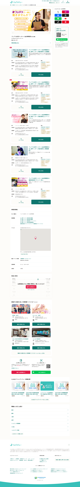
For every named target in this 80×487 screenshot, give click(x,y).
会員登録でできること (15, 368)
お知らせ (25, 460)
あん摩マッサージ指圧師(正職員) (26, 218)
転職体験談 (21, 460)
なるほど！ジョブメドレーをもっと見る (40, 399)
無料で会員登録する (31, 287)
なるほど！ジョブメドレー (14, 460)
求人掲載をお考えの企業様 (44, 458)
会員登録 (67, 2)
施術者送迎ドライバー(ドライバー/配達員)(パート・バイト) (31, 223)
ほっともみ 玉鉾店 (36, 315)
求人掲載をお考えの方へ (56, 0)
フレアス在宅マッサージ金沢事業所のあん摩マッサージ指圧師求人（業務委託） (39, 148)
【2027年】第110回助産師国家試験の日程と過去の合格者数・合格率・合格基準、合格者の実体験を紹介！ (18, 393)
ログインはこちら (31, 289)
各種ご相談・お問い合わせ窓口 (62, 459)
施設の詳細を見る (23, 325)
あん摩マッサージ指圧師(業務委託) (27, 222)
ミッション (33, 458)
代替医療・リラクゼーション (25, 258)
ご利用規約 (17, 458)
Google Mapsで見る (24, 254)
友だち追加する (42, 372)
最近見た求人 (53, 2)
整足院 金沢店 (15, 315)
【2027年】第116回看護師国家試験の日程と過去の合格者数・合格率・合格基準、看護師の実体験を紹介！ (61, 393)
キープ (58, 2)
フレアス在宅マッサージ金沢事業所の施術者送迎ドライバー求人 (39, 179)
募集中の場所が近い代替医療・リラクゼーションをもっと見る (31, 353)
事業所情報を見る (15, 43)
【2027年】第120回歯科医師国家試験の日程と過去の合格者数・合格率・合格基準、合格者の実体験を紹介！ (32, 393)
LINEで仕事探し (44, 0)
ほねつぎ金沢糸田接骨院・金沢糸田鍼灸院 (20, 338)
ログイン (63, 2)
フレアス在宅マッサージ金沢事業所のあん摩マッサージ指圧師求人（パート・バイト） (39, 116)
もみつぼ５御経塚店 (36, 338)
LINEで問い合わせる (63, 39)
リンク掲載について (43, 460)
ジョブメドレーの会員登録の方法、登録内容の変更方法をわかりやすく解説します (47, 393)
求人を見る (41, 74)
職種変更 (48, 0)
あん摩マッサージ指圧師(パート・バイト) (28, 220)
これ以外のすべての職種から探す (17, 433)
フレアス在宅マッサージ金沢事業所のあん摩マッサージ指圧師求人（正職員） (39, 50)
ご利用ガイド (51, 0)
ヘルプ (29, 458)
